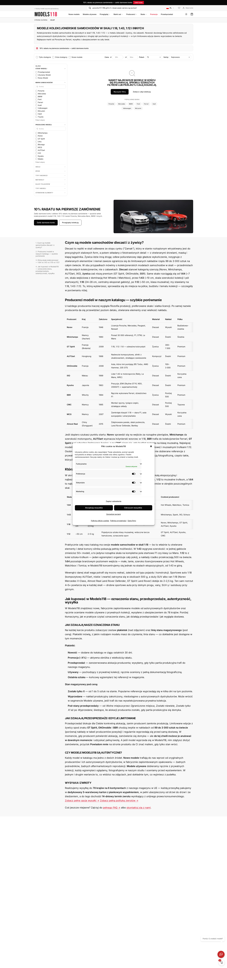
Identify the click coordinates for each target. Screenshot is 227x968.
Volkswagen (127, 108)
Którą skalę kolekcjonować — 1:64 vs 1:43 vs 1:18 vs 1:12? (47, 261)
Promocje (154, 14)
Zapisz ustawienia (113, 501)
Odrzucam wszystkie (133, 508)
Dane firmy (132, 521)
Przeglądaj (104, 14)
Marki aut (117, 14)
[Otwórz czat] (221, 954)
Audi (154, 104)
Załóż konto (139, 2)
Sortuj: (166, 57)
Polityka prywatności (118, 521)
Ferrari (146, 104)
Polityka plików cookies (100, 521)
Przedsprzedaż (167, 14)
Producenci (130, 14)
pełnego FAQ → (111, 807)
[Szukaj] (90, 8)
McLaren (138, 108)
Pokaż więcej (40, 120)
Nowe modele (74, 14)
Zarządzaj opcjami (113, 514)
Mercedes (121, 104)
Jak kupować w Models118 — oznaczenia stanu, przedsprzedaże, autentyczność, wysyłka (47, 270)
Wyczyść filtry (120, 92)
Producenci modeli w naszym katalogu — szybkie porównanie (47, 253)
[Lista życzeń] (179, 8)
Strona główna (40, 20)
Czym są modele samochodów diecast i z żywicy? (45, 245)
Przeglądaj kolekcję (70, 222)
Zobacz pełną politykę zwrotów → (119, 800)
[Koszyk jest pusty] (192, 14)
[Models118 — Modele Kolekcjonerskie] (46, 14)
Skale (142, 14)
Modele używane (89, 14)
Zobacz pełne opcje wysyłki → (82, 800)
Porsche (111, 104)
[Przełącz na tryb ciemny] (186, 14)
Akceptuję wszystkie (94, 508)
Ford (138, 104)
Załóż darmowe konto (46, 222)
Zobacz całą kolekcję (142, 92)
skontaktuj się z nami (139, 807)
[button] (151, 446)
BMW (131, 104)
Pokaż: (141, 57)
